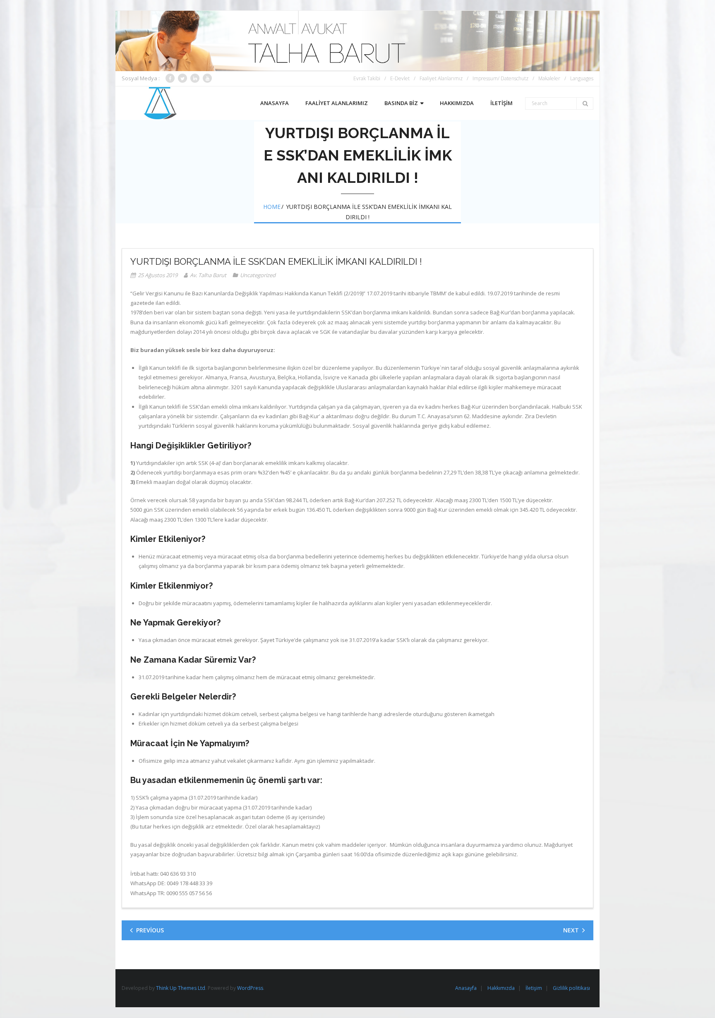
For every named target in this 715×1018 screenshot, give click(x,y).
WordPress (250, 988)
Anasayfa (466, 988)
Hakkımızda (501, 988)
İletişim (533, 988)
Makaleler (549, 78)
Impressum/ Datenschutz (500, 78)
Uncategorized (258, 275)
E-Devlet (400, 78)
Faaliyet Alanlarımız (441, 78)
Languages (581, 78)
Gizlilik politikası (571, 988)
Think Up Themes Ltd (180, 988)
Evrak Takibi (366, 78)
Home (272, 207)
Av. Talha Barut (208, 275)
